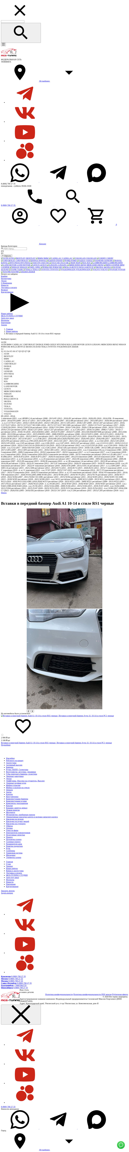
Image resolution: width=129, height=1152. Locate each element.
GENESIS (8, 371)
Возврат (4, 290)
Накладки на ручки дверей (17, 821)
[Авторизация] (20, 224)
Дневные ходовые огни (16, 783)
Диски (4, 281)
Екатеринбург (7, 985)
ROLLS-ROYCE (11, 399)
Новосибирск (7, 988)
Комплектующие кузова (16, 801)
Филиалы (5, 320)
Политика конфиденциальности (59, 994)
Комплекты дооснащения (17, 803)
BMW (6, 359)
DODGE (7, 366)
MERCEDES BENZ (12, 391)
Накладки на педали (15, 819)
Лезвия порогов (13, 810)
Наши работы (7, 314)
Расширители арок (14, 844)
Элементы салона (13, 857)
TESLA (7, 406)
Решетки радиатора (14, 846)
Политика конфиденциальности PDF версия (92, 994)
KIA (6, 381)
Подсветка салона (13, 839)
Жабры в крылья (13, 785)
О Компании (6, 283)
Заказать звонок (8, 891)
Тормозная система (14, 853)
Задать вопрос (7, 893)
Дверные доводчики (15, 776)
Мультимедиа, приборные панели (20, 815)
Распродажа (6, 278)
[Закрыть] (21, 1015)
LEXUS (7, 389)
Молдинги (10, 812)
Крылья (9, 806)
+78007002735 (20, 985)
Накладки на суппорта (15, 824)
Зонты (8, 792)
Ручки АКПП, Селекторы (17, 770)
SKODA (7, 401)
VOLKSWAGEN (11, 411)
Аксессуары (11, 763)
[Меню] (3, 44)
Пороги (9, 837)
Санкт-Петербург (9, 983)
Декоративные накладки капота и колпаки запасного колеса (32, 817)
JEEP (6, 379)
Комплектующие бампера (17, 799)
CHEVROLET (10, 364)
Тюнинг (9, 866)
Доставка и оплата (9, 287)
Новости (4, 285)
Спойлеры (10, 851)
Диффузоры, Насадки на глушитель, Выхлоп (25, 781)
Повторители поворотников (18, 833)
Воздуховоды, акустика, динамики (21, 772)
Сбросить (7, 256)
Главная (9, 862)
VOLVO (7, 414)
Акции (4, 325)
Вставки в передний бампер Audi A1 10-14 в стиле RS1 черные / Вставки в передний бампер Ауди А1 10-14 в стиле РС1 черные (56, 743)
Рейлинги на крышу (14, 760)
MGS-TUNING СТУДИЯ (12, 316)
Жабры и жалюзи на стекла (17, 788)
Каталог (42, 244)
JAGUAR (8, 376)
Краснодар (6, 976)
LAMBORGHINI (11, 384)
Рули (8, 848)
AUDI (6, 354)
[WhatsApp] (20, 181)
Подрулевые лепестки (15, 835)
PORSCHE (8, 396)
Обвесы (9, 826)
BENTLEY (8, 356)
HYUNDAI (9, 374)
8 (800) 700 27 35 (18, 976)
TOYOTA (8, 409)
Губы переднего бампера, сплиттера (21, 774)
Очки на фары (12, 830)
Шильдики (10, 855)
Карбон (4, 276)
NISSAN (7, 394)
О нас (8, 864)
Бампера (9, 767)
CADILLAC (9, 361)
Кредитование (7, 292)
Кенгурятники (12, 797)
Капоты (9, 794)
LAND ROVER (10, 386)
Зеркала (9, 790)
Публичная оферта (120, 994)
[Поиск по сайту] (21, 33)
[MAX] (96, 181)
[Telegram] (58, 181)
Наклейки (10, 758)
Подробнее (5, 745)
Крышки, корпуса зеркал (16, 808)
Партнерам (5, 323)
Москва (4, 979)
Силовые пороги (13, 842)
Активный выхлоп (14, 765)
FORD (7, 369)
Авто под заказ (7, 318)
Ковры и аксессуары (15, 871)
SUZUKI (8, 404)
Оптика (9, 828)
